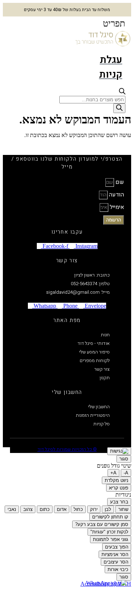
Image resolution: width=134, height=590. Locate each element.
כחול (78, 509)
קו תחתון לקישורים (110, 517)
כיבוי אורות (118, 569)
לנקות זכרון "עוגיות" (109, 532)
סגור (123, 459)
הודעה (116, 194)
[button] (113, 23)
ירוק (94, 509)
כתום (45, 509)
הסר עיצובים (116, 562)
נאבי (12, 509)
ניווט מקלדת (116, 480)
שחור (123, 509)
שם (119, 182)
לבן (108, 509)
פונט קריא (118, 488)
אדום (61, 509)
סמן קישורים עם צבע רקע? (101, 524)
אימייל (116, 207)
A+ (113, 473)
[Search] (119, 108)
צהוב (28, 509)
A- (126, 473)
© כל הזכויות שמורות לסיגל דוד (67, 449)
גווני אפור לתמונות (110, 539)
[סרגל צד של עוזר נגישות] (119, 451)
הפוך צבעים (116, 547)
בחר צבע (119, 501)
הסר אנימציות (114, 554)
